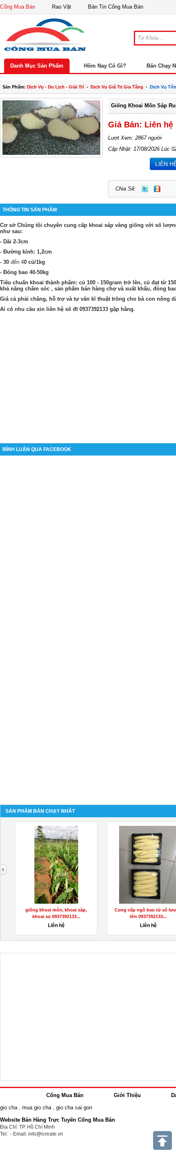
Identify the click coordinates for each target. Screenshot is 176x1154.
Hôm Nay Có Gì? (105, 66)
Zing (157, 189)
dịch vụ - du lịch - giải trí (55, 86)
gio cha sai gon (74, 1107)
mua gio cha (36, 1107)
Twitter (145, 189)
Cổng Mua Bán (17, 7)
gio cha (8, 1107)
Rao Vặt (61, 7)
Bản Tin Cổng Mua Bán (115, 7)
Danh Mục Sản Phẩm (36, 66)
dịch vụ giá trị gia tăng (116, 86)
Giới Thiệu (127, 1095)
